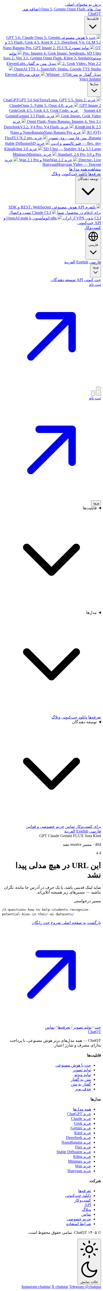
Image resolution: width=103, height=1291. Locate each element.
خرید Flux (83, 1147)
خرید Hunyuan (79, 1171)
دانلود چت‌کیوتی (74, 174)
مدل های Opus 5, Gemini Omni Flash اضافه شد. (61, 9)
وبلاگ (56, 174)
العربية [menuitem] (69, 262)
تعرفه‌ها (94, 174)
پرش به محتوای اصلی (83, 4)
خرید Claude (81, 1118)
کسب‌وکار (92, 227)
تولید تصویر (82, 1027)
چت (97, 1027)
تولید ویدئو (82, 1075)
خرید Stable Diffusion (73, 1152)
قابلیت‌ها (92, 18)
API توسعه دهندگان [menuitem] (67, 280)
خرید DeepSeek (78, 1137)
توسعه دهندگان (88, 179)
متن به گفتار (81, 1079)
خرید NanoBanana (76, 1142)
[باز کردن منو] (93, 393)
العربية (69, 831)
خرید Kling (82, 1156)
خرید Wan (83, 1166)
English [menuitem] (82, 262)
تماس (70, 826)
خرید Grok (82, 1123)
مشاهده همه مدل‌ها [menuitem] (85, 169)
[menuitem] (53, 42)
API (87, 1205)
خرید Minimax (79, 1161)
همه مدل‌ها (82, 1109)
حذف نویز (83, 1089)
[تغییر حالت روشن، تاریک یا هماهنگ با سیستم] (98, 391)
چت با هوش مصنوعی (73, 1065)
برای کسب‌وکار (88, 826)
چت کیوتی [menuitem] (92, 280)
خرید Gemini (80, 1128)
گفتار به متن (81, 1084)
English (82, 831)
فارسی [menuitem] (95, 262)
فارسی (95, 831)
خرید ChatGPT (79, 1114)
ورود (95, 267)
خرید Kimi (82, 1133)
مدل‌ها (94, 84)
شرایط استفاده (78, 1224)
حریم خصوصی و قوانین (45, 826)
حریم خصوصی (79, 1219)
